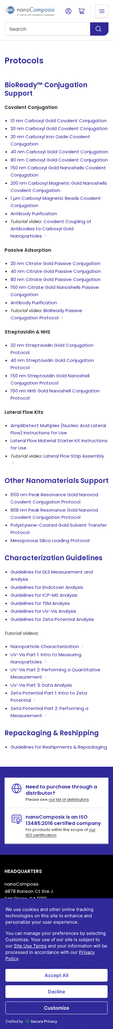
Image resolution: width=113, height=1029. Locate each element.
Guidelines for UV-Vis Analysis (43, 611)
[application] (56, 963)
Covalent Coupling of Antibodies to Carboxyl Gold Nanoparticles (51, 228)
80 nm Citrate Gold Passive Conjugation (56, 279)
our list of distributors (69, 799)
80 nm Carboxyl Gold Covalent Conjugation (59, 160)
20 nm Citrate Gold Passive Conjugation (55, 263)
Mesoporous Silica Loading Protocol (50, 540)
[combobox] (56, 29)
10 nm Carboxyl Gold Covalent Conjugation (59, 120)
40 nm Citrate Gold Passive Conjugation (56, 271)
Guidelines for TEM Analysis (40, 603)
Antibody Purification (34, 213)
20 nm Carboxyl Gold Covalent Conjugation (59, 128)
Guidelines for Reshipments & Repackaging (59, 747)
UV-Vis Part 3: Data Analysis (41, 685)
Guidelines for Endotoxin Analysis (47, 587)
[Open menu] (101, 11)
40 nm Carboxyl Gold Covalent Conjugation (59, 152)
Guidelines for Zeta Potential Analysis (52, 619)
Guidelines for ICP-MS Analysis (44, 595)
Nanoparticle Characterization (47, 646)
